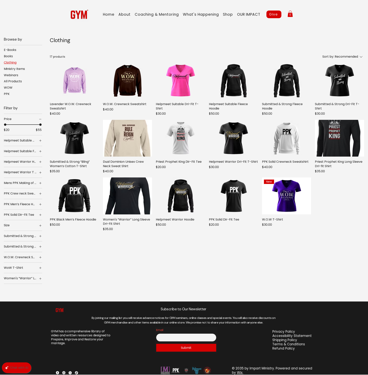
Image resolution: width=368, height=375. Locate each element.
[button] (157, 14)
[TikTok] (76, 373)
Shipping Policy (284, 340)
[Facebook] (57, 373)
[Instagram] (64, 373)
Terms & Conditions (288, 344)
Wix (239, 372)
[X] (70, 373)
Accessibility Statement (292, 335)
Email (159, 330)
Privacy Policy (283, 331)
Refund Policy (283, 348)
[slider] (5, 124)
